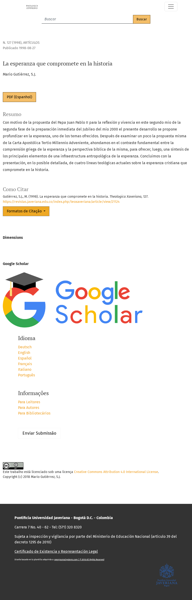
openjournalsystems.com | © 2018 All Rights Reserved (79, 559)
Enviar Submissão (39, 433)
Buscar (142, 19)
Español (25, 358)
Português (26, 375)
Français (25, 364)
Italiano (24, 369)
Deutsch (25, 347)
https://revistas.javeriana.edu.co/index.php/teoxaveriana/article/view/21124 (61, 202)
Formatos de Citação (25, 211)
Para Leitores (29, 402)
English (24, 352)
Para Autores (28, 407)
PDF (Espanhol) (19, 97)
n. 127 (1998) (12, 43)
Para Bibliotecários (34, 413)
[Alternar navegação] (170, 6)
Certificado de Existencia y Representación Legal (56, 551)
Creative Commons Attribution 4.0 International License (116, 472)
